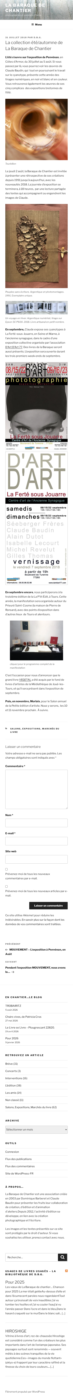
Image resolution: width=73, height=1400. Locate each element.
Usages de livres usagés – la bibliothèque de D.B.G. (30, 1273)
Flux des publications (18, 1159)
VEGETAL (25, 679)
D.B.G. (38, 37)
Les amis (10, 1092)
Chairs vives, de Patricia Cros (23, 1016)
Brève (9, 1063)
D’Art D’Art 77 (13, 347)
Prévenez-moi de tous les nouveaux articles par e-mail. (36, 893)
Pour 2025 (14, 1282)
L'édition (10, 1085)
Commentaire (15, 766)
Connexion (12, 1151)
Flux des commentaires (20, 1166)
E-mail (10, 833)
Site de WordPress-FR (19, 1173)
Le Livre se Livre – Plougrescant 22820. (30, 1027)
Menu (38, 24)
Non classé (12, 1100)
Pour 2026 (11, 1038)
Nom (9, 815)
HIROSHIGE (16, 1331)
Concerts (11, 1071)
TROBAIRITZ (13, 1005)
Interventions (13, 1078)
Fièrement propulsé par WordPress (25, 1391)
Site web (10, 851)
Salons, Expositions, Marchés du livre (28, 1107)
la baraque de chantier (25, 8)
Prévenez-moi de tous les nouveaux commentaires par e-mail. (27, 876)
